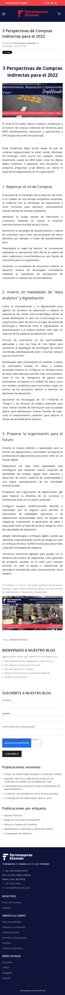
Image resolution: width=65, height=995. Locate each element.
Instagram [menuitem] (7, 972)
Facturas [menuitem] (6, 942)
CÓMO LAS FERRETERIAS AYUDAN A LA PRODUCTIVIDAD (33, 774)
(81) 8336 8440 (13, 883)
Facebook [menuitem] (7, 962)
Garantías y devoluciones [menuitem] (14, 937)
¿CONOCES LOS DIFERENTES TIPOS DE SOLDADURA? (31, 793)
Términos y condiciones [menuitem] (14, 927)
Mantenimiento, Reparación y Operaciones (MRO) (28, 828)
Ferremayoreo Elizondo (24, 43)
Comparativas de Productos (18, 833)
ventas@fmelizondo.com (18, 887)
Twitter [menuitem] (5, 967)
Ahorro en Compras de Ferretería (20, 824)
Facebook (44, 3)
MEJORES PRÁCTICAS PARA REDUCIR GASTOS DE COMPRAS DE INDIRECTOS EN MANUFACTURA (29, 780)
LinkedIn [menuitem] (6, 978)
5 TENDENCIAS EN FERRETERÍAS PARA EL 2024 (27, 798)
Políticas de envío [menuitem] (10, 932)
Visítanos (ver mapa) (16, 3)
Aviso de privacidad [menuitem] (11, 921)
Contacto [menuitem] (6, 907)
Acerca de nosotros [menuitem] (11, 902)
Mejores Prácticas (19, 639)
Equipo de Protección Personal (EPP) (22, 819)
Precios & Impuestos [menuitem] (12, 948)
